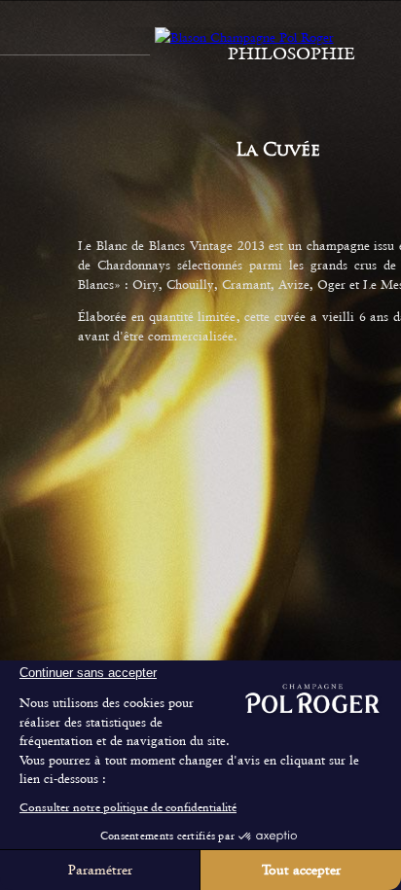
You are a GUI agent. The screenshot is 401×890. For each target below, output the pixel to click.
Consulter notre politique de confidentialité (128, 807)
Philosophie (291, 53)
